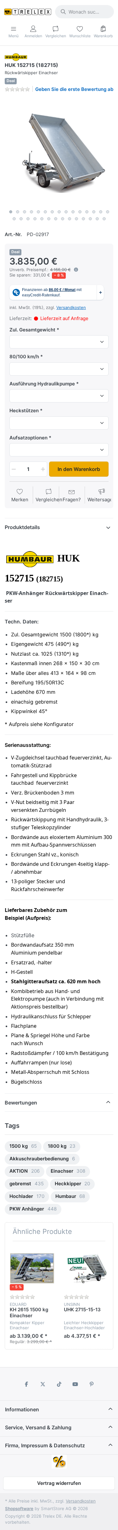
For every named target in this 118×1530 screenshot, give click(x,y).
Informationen (22, 1409)
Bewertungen (21, 1102)
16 (14, 218)
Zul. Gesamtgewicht (32, 330)
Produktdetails (22, 527)
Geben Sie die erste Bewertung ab (74, 89)
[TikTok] (59, 1384)
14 (100, 211)
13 (93, 211)
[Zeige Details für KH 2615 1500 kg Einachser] (32, 1268)
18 (28, 218)
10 (73, 211)
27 (90, 218)
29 (104, 218)
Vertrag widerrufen (59, 1483)
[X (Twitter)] (43, 1384)
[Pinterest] (91, 1384)
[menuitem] (23, 1146)
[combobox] (84, 11)
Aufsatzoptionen (28, 438)
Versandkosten (71, 307)
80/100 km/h (24, 357)
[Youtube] (75, 1384)
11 (79, 211)
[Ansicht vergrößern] (59, 152)
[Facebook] (27, 1384)
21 (48, 218)
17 (21, 218)
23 (62, 218)
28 (97, 218)
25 (76, 218)
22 (55, 218)
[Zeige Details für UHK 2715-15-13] (86, 1268)
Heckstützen (24, 411)
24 (69, 218)
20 (41, 218)
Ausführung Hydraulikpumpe (42, 384)
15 (107, 211)
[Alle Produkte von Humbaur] (16, 57)
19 (35, 218)
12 (86, 211)
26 (83, 218)
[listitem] (59, 152)
